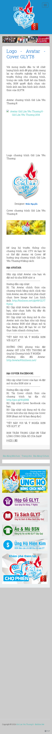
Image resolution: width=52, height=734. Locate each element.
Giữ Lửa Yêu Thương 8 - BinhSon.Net (30, 724)
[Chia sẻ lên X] (13, 440)
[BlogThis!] (10, 440)
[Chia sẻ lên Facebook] (16, 440)
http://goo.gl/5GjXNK (17, 399)
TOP (48, 731)
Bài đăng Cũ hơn (41, 456)
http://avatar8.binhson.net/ (21, 360)
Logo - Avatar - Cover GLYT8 (25, 54)
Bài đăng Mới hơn (11, 456)
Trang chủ (27, 456)
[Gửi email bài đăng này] (7, 440)
